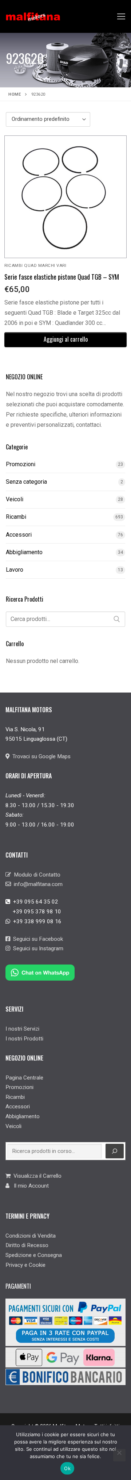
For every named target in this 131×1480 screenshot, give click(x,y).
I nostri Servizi (22, 1028)
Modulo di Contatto (35, 874)
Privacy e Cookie (25, 1265)
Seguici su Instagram (36, 948)
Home (14, 94)
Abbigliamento (24, 552)
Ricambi (16, 516)
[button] (65, 339)
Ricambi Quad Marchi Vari (35, 265)
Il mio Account (29, 1185)
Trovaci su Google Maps (40, 756)
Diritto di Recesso (26, 1245)
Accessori (19, 534)
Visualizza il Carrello (36, 1176)
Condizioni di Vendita (30, 1235)
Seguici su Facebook (36, 939)
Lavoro (14, 569)
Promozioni (20, 464)
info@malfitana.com (37, 884)
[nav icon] (121, 16)
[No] (119, 1455)
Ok (67, 1468)
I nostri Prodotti (24, 1038)
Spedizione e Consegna (33, 1255)
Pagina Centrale (24, 1077)
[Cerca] (116, 619)
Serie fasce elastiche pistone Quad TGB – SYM (61, 276)
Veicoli (14, 499)
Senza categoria (26, 481)
